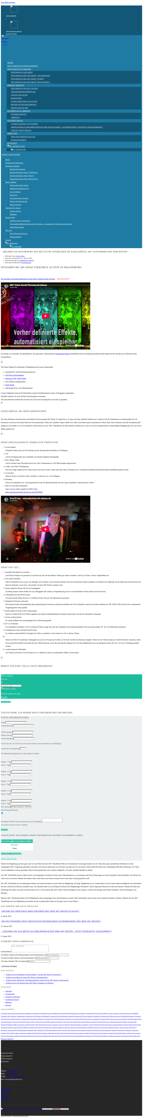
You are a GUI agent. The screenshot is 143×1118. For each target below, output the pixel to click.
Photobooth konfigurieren (14, 163)
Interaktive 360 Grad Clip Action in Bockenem (99, 1030)
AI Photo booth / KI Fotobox (20, 221)
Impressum (4, 1100)
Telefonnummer (6, 732)
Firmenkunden (10, 994)
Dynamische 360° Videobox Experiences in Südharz (113, 1019)
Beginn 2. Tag (6, 771)
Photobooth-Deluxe (63, 354)
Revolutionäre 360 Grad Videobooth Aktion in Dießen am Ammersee (102, 1036)
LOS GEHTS (6, 702)
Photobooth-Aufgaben (17, 169)
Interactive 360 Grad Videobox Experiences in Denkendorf (28, 1027)
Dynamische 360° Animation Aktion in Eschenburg (72, 1013)
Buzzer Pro (14, 195)
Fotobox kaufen (6, 1089)
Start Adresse (5, 807)
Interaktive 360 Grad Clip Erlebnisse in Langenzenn (124, 1030)
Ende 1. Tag (5, 765)
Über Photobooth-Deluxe (18, 234)
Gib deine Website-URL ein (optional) (14, 961)
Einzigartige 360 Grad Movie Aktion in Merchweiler (49, 1022)
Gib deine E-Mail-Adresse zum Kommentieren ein (18, 958)
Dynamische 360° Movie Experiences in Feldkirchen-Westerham (117, 1016)
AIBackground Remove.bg (19, 188)
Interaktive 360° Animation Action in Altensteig (96, 1033)
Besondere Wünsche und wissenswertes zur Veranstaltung (21, 821)
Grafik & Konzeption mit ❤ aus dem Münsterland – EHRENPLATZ (52, 1116)
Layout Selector (15, 192)
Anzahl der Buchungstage (10, 749)
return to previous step (9, 859)
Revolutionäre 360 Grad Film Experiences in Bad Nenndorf (36, 1036)
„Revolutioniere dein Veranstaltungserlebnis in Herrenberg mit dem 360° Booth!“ (51, 921)
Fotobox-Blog (10, 217)
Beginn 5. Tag (6, 800)
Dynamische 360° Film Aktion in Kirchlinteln (37, 1016)
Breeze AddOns (10, 182)
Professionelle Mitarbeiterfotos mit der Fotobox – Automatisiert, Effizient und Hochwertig (41, 224)
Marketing (8, 1002)
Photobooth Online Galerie (19, 185)
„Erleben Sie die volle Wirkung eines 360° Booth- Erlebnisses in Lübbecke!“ (29, 983)
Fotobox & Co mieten (13, 208)
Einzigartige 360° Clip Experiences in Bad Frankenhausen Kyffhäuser (109, 1022)
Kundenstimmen (15, 237)
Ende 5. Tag (5, 804)
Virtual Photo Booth (17, 227)
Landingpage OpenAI (26, 260)
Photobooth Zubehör (12, 166)
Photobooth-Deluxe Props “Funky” (22, 176)
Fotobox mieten (15, 211)
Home (7, 160)
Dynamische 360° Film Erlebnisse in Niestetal (61, 1016)
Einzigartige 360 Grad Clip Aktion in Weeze (24, 1022)
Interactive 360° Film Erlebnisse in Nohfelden (81, 1027)
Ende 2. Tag (5, 775)
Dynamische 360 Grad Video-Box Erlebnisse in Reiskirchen (16, 1013)
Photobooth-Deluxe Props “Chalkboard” (24, 172)
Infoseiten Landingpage (12, 997)
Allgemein (8, 991)
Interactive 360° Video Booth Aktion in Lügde (49, 1030)
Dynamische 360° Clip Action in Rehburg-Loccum (99, 1013)
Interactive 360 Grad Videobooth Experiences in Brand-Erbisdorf (106, 1024)
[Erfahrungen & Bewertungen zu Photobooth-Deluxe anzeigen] (21, 1109)
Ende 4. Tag (5, 794)
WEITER (4, 830)
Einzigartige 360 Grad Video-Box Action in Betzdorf (77, 1022)
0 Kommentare (26, 262)
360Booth (13, 214)
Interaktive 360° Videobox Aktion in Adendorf (121, 1033)
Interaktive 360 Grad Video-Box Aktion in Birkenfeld (40, 1033)
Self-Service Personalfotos (14, 375)
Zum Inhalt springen (8, 2)
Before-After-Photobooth (18, 201)
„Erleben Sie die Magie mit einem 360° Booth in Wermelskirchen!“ (26, 977)
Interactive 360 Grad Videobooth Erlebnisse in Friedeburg (74, 1024)
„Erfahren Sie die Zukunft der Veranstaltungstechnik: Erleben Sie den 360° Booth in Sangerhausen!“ (37, 980)
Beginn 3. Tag (6, 781)
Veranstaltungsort (7, 738)
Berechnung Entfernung (9, 810)
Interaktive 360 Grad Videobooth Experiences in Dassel (69, 1033)
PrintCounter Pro (15, 205)
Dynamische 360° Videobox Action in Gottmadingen (86, 1019)
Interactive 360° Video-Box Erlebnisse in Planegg (106, 1027)
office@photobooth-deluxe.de (14, 31)
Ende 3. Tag (5, 784)
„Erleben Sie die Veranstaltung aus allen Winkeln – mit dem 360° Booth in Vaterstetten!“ (33, 974)
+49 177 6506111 (11, 1074)
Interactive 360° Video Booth (15, 378)
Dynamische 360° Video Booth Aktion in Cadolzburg (58, 1019)
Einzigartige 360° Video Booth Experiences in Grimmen (43, 1024)
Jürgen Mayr (20, 256)
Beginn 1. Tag (6, 762)
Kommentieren (6, 952)
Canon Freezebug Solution (19, 198)
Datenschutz (4, 1097)
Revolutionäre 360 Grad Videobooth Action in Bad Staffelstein (68, 1036)
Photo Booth (9, 385)
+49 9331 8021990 (11, 16)
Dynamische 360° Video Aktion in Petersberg (32, 1019)
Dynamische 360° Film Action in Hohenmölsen (13, 1016)
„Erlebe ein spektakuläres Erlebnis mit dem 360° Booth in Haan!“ (40, 911)
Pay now (4, 697)
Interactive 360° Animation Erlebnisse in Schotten (56, 1027)
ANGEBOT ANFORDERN (11, 854)
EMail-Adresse (6, 735)
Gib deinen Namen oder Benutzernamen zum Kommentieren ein (23, 955)
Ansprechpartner (7, 726)
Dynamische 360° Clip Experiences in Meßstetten (125, 1013)
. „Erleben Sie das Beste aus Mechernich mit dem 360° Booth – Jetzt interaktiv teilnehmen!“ (56, 931)
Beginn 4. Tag (6, 791)
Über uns (8, 230)
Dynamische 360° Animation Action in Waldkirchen (45, 1013)
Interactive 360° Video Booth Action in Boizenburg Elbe (22, 1030)
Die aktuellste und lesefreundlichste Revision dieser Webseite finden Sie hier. (28, 279)
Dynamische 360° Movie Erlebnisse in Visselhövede (87, 1016)
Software (8, 1005)
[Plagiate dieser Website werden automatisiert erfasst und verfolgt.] (55, 1109)
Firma (3, 722)
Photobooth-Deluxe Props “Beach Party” (24, 179)
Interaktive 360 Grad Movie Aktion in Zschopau (13, 1033)
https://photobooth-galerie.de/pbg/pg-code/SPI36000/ (24, 492)
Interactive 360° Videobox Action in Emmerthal (74, 1030)
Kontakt (8, 240)
